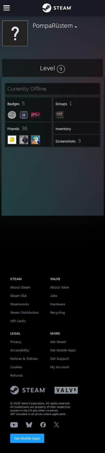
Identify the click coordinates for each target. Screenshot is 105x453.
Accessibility (19, 350)
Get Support (59, 358)
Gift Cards (17, 321)
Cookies (16, 367)
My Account (59, 367)
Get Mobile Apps (27, 438)
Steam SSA (18, 296)
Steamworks (19, 304)
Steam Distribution (24, 312)
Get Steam (58, 342)
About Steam (20, 287)
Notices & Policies (24, 358)
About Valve (59, 287)
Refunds (16, 375)
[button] (52, 68)
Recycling (57, 312)
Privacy (15, 342)
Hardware (57, 304)
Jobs (53, 296)
